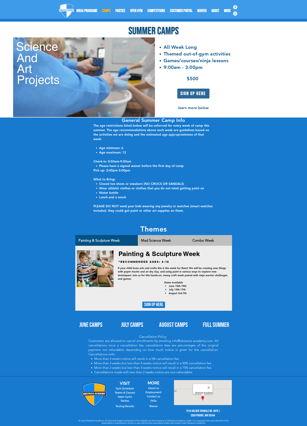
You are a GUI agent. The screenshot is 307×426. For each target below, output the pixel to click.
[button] (151, 113)
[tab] (106, 240)
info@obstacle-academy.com (192, 341)
